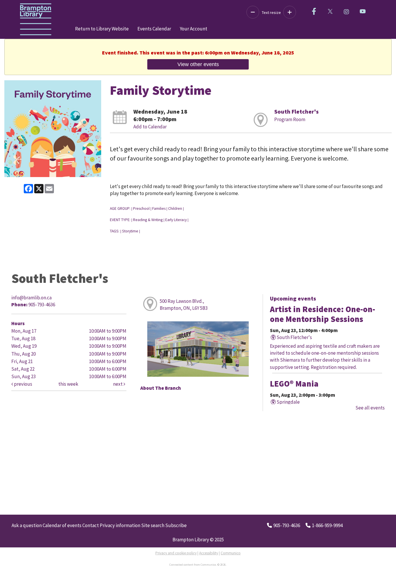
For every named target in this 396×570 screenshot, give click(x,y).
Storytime (130, 231)
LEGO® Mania (294, 383)
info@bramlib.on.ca (31, 297)
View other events (198, 64)
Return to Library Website (102, 29)
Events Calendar (154, 29)
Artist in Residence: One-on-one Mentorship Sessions (322, 314)
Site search (152, 525)
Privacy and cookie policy (176, 553)
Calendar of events (62, 525)
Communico (231, 553)
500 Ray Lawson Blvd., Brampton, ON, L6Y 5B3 (184, 304)
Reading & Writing (148, 219)
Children (175, 208)
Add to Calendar (150, 126)
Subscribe (176, 525)
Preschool (141, 208)
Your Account (193, 29)
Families (159, 208)
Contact (90, 525)
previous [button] (22, 384)
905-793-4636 (286, 525)
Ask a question (27, 525)
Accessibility (208, 553)
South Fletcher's (296, 111)
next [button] (118, 384)
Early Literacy (176, 219)
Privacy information (120, 525)
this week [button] (68, 384)
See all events (370, 408)
